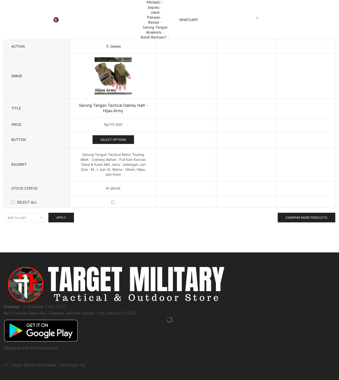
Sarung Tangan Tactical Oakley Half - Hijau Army (113, 108)
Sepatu (153, 7)
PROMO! (154, 2)
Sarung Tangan (155, 27)
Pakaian (153, 17)
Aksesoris (153, 32)
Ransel (153, 22)
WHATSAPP (188, 20)
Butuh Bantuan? (153, 37)
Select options (113, 139)
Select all (27, 202)
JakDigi (94, 365)
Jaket (155, 12)
